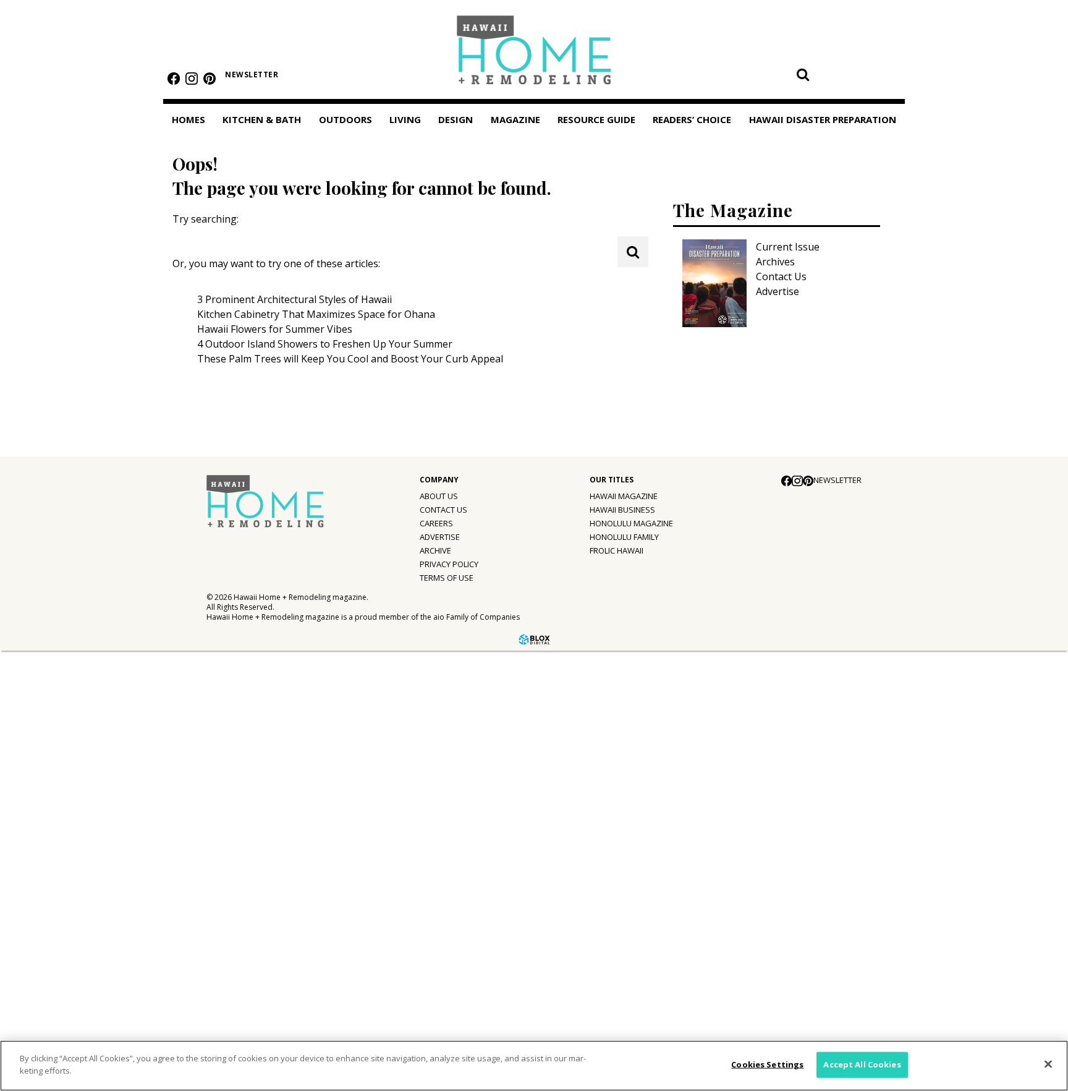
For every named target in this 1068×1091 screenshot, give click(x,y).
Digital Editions (54, 775)
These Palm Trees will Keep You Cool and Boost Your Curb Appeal (350, 359)
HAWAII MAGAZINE (624, 496)
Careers (436, 523)
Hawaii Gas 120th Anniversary (88, 851)
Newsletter (251, 74)
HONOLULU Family (624, 536)
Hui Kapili (40, 826)
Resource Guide (47, 904)
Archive (435, 550)
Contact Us (781, 276)
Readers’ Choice (47, 932)
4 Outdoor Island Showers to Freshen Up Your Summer (324, 344)
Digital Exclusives (59, 877)
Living (405, 119)
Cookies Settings (767, 1064)
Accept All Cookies (862, 1064)
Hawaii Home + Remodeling (534, 54)
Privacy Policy (449, 564)
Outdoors (345, 119)
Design (455, 119)
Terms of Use (446, 577)
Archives (775, 261)
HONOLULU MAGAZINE (631, 523)
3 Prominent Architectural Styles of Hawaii (294, 299)
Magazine (32, 749)
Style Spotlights (57, 696)
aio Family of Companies (476, 617)
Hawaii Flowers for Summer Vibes (274, 329)
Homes (188, 119)
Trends (35, 671)
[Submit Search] (803, 74)
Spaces (35, 722)
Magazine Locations (65, 801)
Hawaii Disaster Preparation (48, 968)
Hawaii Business (622, 509)
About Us (439, 496)
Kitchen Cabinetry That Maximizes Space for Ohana (316, 314)
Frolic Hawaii (616, 550)
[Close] (1048, 1063)
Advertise (777, 291)
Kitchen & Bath (261, 119)
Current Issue (788, 247)
